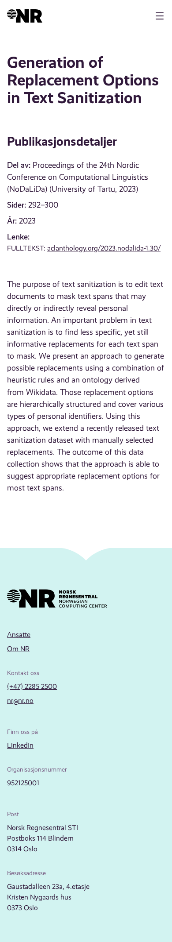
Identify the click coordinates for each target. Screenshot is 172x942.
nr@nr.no (20, 700)
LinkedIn (20, 745)
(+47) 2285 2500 (32, 686)
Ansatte (18, 634)
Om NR (18, 649)
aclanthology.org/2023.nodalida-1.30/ (104, 248)
